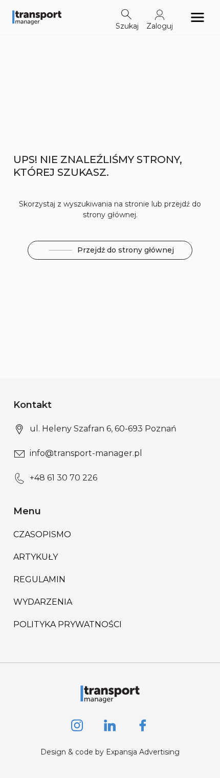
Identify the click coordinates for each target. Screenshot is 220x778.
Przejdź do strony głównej (125, 250)
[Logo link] (36, 17)
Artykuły (35, 557)
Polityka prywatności (67, 624)
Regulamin (39, 579)
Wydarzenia (42, 602)
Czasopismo (42, 534)
